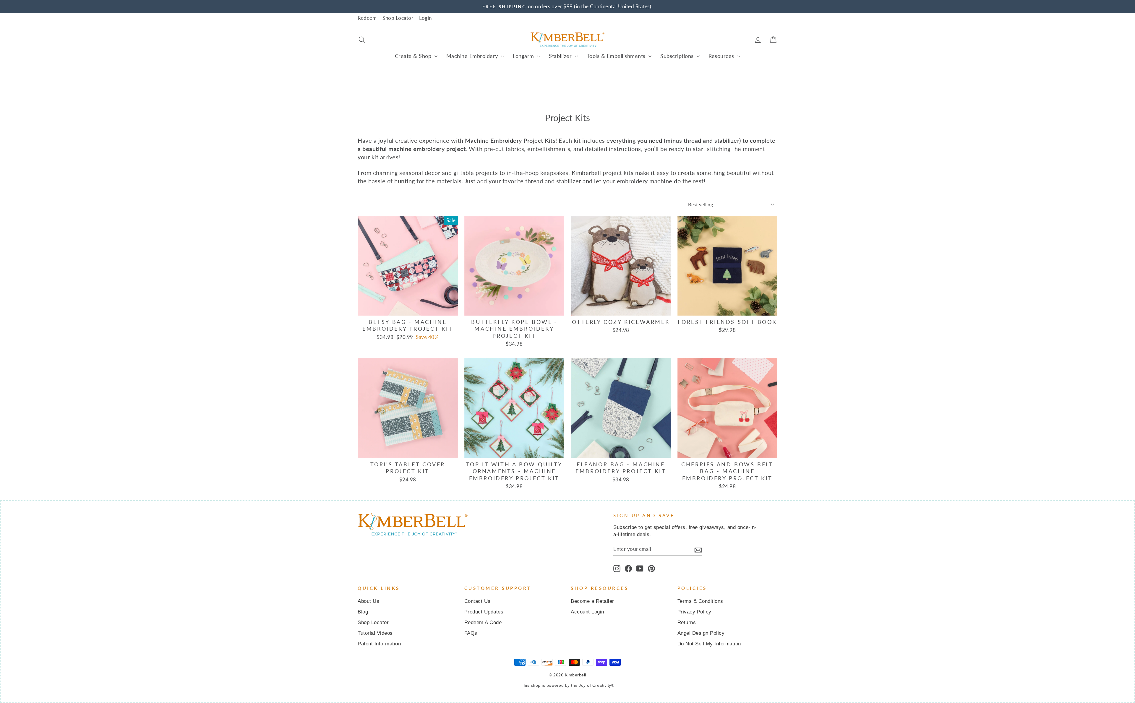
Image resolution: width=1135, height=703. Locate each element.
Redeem (367, 18)
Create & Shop (414, 56)
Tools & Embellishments (617, 56)
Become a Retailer (592, 601)
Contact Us (477, 601)
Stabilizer (561, 56)
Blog (363, 612)
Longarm (524, 56)
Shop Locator (397, 18)
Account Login (587, 612)
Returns (686, 622)
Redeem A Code (483, 622)
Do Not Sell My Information (709, 644)
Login (425, 18)
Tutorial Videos (375, 633)
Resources (722, 56)
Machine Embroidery (473, 56)
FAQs (470, 633)
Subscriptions (677, 56)
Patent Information (379, 644)
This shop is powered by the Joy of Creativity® (567, 685)
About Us (368, 601)
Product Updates (484, 612)
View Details (407, 308)
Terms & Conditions (700, 601)
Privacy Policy (694, 612)
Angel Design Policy (701, 633)
